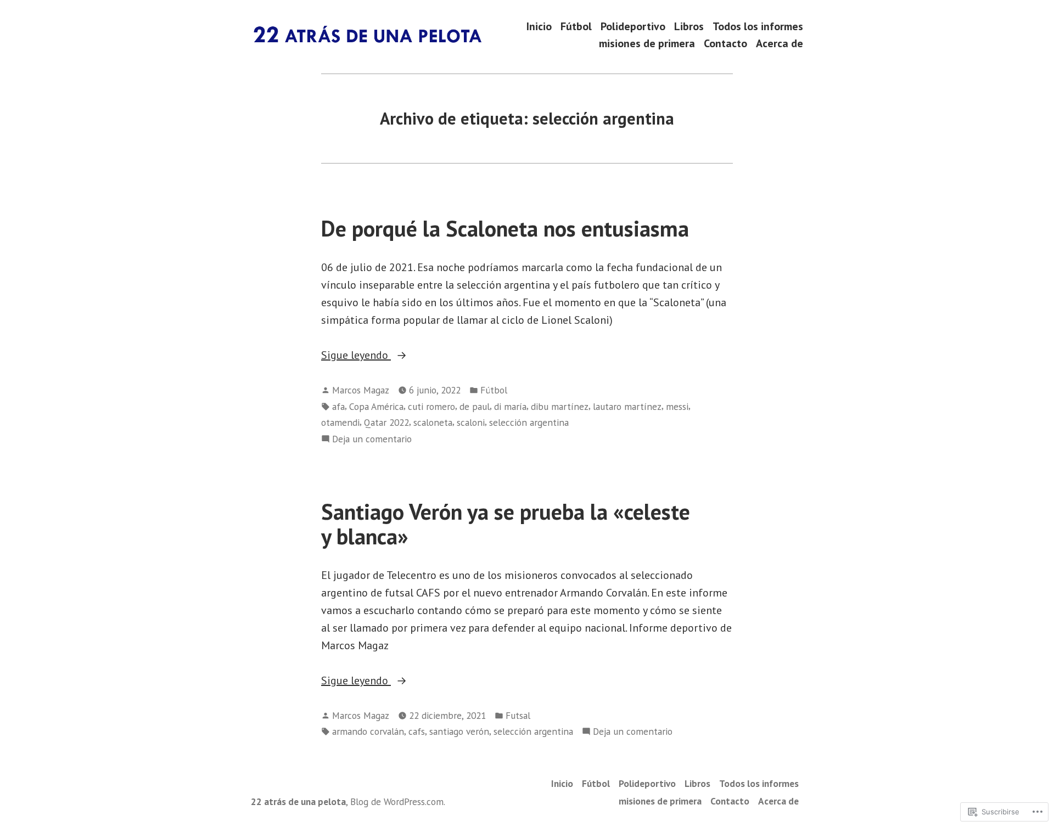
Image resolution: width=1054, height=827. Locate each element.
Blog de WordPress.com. (397, 801)
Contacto (725, 44)
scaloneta (432, 422)
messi (677, 406)
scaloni (471, 422)
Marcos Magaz (360, 390)
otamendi (340, 422)
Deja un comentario (372, 439)
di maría (510, 406)
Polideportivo (633, 26)
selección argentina (529, 422)
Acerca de (779, 44)
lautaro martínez (627, 406)
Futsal (518, 715)
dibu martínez (559, 406)
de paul (474, 406)
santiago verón (459, 731)
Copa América (376, 406)
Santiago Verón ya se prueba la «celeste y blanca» (505, 523)
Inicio (539, 26)
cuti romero (431, 406)
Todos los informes (758, 26)
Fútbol (576, 26)
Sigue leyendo (356, 355)
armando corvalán (368, 731)
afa (338, 406)
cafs (416, 731)
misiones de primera (647, 44)
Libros (689, 26)
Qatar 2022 (386, 422)
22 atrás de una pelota (298, 801)
